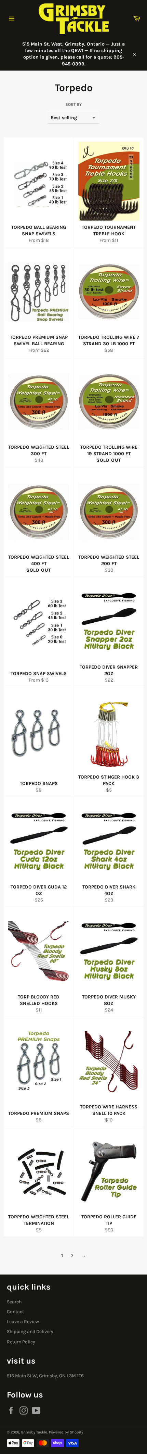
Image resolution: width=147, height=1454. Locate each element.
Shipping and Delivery (30, 1331)
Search (14, 1302)
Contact (15, 1312)
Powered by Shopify (66, 1432)
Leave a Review (23, 1322)
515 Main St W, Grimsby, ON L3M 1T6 (45, 1376)
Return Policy (21, 1342)
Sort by (73, 104)
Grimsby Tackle (34, 1432)
